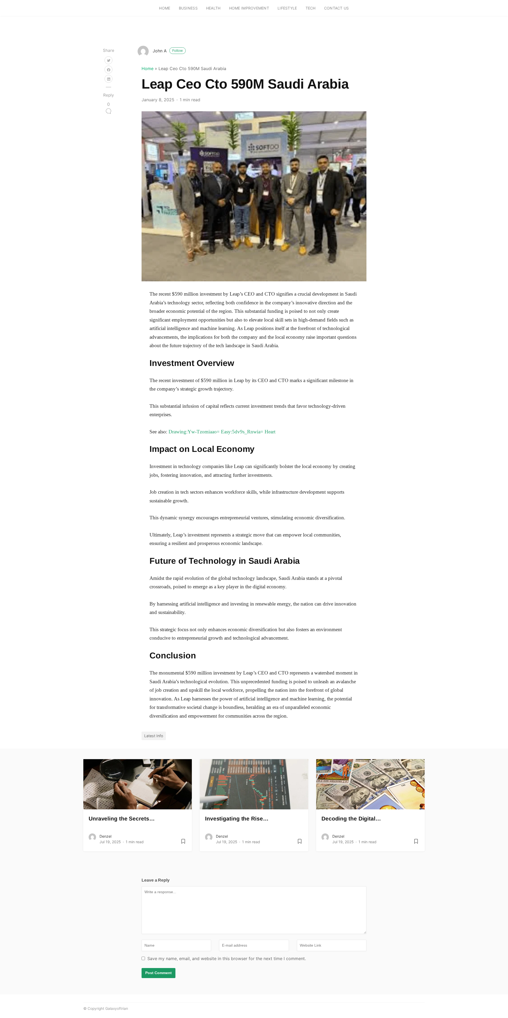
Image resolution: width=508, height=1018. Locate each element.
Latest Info (153, 735)
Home (164, 8)
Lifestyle (287, 8)
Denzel (105, 836)
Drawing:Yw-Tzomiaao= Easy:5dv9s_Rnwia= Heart (222, 431)
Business (188, 8)
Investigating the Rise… (237, 818)
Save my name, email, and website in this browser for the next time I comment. (226, 958)
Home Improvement (249, 8)
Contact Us (336, 8)
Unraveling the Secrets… (122, 818)
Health (213, 8)
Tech (311, 8)
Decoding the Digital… (351, 818)
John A (168, 50)
